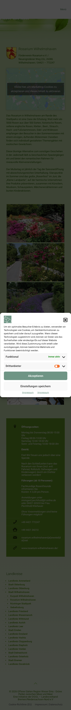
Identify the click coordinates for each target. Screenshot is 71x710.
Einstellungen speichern (35, 386)
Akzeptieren (35, 376)
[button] (65, 320)
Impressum (28, 392)
